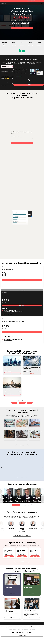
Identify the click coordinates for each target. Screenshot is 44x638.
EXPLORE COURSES (30, 326)
